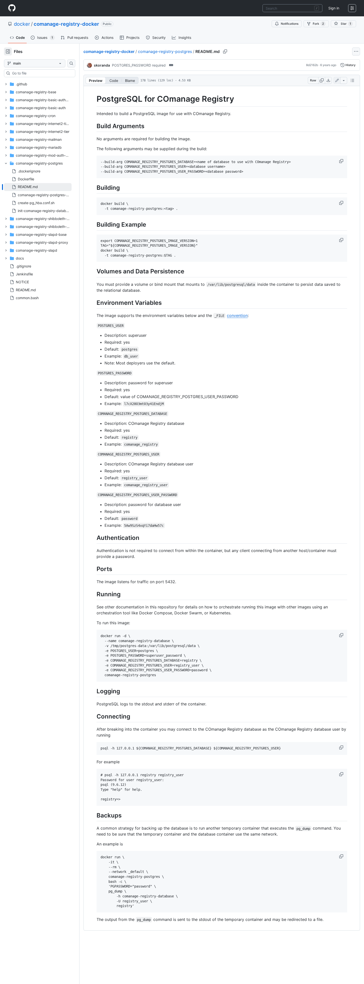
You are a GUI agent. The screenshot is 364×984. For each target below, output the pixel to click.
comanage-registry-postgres (165, 51)
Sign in (333, 8)
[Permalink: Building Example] (93, 224)
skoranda (102, 65)
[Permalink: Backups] (93, 815)
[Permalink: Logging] (93, 691)
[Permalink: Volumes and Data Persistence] (93, 271)
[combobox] (292, 8)
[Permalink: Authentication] (93, 537)
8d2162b (312, 65)
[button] (341, 161)
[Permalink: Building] (93, 187)
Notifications (289, 23)
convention (237, 315)
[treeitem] (38, 187)
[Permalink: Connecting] (93, 716)
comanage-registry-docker (66, 24)
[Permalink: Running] (93, 594)
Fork (318, 23)
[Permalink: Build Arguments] (93, 125)
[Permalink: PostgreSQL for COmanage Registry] (93, 99)
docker (22, 24)
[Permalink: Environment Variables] (93, 302)
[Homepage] (12, 8)
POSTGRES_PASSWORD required (139, 65)
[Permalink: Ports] (93, 568)
